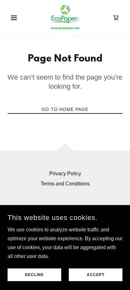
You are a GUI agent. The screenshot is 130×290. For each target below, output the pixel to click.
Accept (95, 275)
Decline (34, 275)
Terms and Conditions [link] (65, 183)
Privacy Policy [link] (65, 173)
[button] (16, 17)
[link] (65, 17)
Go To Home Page (65, 109)
